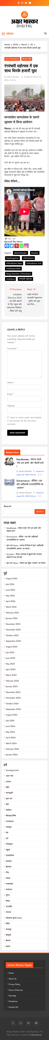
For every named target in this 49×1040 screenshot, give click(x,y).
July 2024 (10, 720)
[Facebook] (7, 246)
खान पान (9, 798)
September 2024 (13, 709)
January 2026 (12, 618)
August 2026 (11, 578)
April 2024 (11, 737)
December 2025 (13, 624)
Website (11, 405)
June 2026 (10, 589)
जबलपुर (9, 827)
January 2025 (11, 686)
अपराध (8, 781)
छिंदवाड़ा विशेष (26, 59)
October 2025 (12, 635)
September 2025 (13, 641)
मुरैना (8, 895)
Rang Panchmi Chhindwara (18, 273)
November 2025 (13, 629)
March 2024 (11, 743)
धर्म (7, 838)
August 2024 (11, 714)
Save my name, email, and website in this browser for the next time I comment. (24, 421)
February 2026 (12, 612)
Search (7, 506)
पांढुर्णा (8, 849)
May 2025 (10, 663)
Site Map (12, 995)
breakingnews (12, 258)
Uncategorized (12, 59)
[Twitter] (12, 246)
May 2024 (10, 731)
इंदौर (7, 787)
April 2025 (10, 669)
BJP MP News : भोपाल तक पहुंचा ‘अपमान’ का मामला (26, 563)
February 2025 (12, 680)
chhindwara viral (33, 263)
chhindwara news (14, 263)
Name (11, 382)
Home (11, 972)
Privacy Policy (14, 984)
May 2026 (10, 595)
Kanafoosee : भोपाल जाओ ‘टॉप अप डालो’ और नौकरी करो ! (30, 463)
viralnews (10, 278)
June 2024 (10, 726)
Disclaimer (13, 1001)
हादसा (8, 946)
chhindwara (28, 258)
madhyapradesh (13, 268)
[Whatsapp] (21, 246)
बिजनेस (8, 866)
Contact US (13, 1007)
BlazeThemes (36, 1034)
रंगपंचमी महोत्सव (25, 278)
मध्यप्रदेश (9, 883)
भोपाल (8, 878)
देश (7, 832)
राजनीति (9, 906)
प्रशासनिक (10, 855)
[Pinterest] (16, 246)
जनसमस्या (9, 821)
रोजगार (8, 912)
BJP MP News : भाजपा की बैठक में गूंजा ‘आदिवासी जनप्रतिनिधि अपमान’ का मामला (25, 547)
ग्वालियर (9, 810)
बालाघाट (9, 861)
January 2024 (12, 754)
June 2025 (10, 658)
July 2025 (10, 652)
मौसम (8, 900)
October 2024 (12, 703)
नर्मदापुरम (9, 844)
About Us (12, 978)
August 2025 (11, 646)
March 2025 (11, 675)
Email (10, 394)
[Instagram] (26, 246)
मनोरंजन (9, 889)
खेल (7, 804)
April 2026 (11, 601)
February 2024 (12, 748)
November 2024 (13, 697)
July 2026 (10, 584)
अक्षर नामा (9, 775)
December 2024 (13, 692)
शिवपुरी (8, 934)
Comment (12, 348)
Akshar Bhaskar (13, 76)
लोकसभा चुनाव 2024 (14, 917)
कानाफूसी (9, 792)
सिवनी (8, 940)
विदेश (8, 923)
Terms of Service (16, 990)
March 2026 (11, 606)
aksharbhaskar (20, 252)
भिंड (7, 872)
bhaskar (34, 252)
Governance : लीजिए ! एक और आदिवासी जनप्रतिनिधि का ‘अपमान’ (29, 484)
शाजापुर (8, 929)
